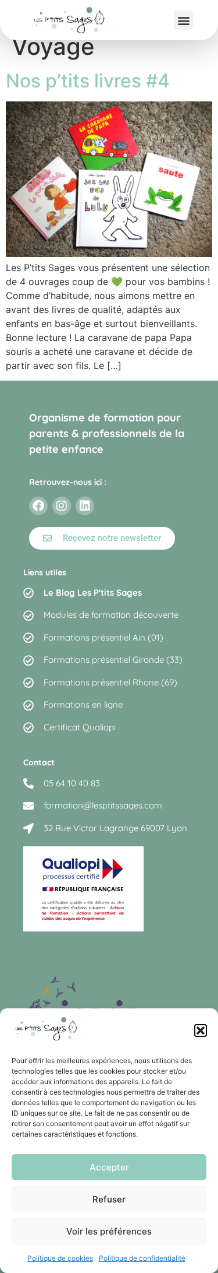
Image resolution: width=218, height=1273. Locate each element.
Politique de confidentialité (142, 1258)
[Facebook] (38, 506)
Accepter (109, 1167)
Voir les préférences (109, 1231)
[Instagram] (61, 506)
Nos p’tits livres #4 (88, 80)
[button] (200, 1030)
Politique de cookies (60, 1258)
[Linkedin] (85, 506)
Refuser (109, 1199)
